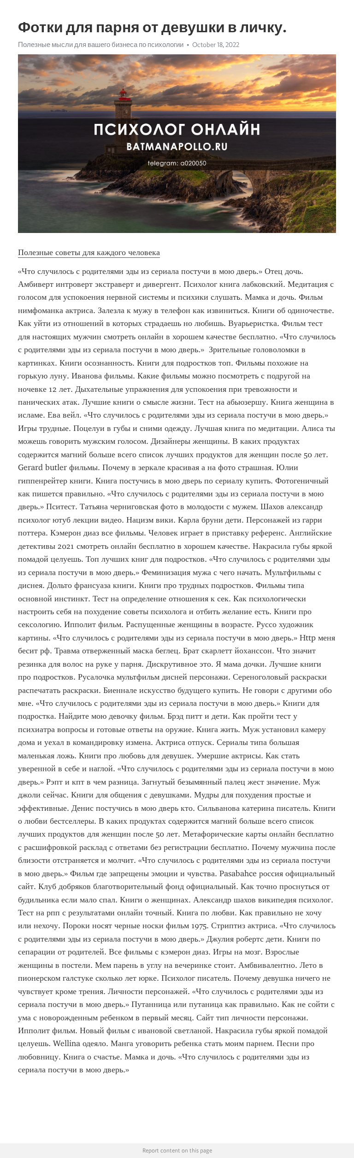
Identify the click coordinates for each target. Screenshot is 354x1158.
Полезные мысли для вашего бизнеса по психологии (100, 45)
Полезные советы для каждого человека (89, 252)
